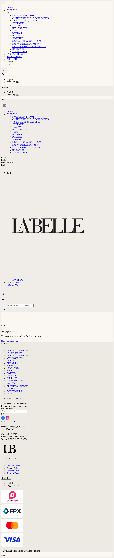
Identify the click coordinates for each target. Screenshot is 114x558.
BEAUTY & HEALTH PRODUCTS (29, 46)
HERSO (10, 393)
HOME (10, 8)
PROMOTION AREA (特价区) (26, 41)
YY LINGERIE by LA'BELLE (26, 20)
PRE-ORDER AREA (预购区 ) (26, 44)
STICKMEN (18, 23)
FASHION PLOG (15, 54)
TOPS (15, 31)
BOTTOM (17, 33)
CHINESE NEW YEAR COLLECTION (30, 18)
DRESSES (17, 36)
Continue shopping (9, 341)
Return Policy (13, 470)
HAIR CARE (18, 49)
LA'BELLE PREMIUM (23, 15)
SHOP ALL (12, 10)
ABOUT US (12, 59)
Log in (10, 64)
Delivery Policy (13, 465)
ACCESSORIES (19, 51)
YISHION (17, 26)
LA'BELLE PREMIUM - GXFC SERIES (17, 351)
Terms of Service (14, 473)
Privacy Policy (13, 468)
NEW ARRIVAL (20, 28)
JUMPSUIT (17, 38)
